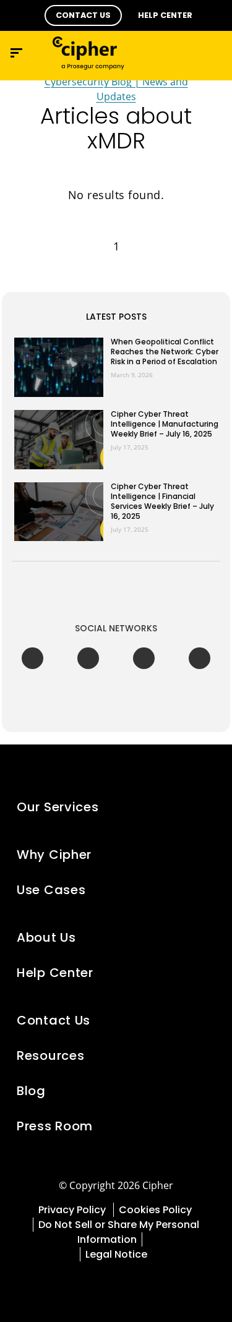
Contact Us (53, 1020)
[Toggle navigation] (185, 53)
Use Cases (51, 889)
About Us (46, 937)
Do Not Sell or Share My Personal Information (118, 1232)
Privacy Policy (73, 1210)
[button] (83, 15)
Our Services (58, 807)
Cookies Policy (156, 1210)
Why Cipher (54, 854)
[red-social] (74, 1284)
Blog (31, 1090)
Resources (50, 1055)
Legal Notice (116, 1254)
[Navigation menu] (16, 52)
